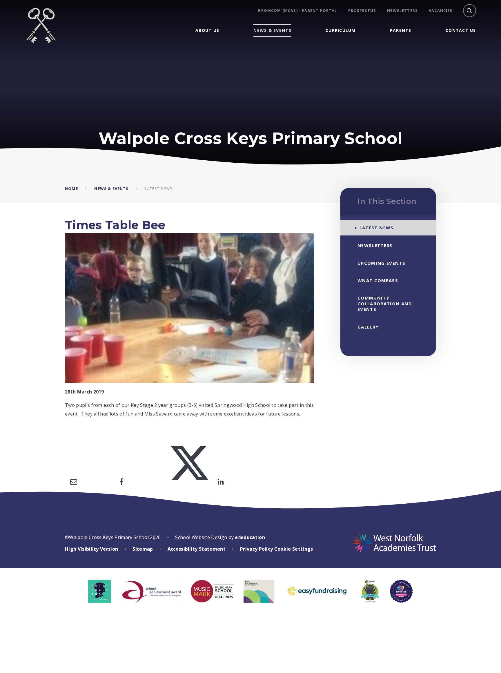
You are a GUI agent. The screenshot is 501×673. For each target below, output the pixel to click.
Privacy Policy (256, 549)
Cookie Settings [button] (293, 549)
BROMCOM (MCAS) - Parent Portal (297, 10)
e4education (250, 537)
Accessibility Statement (197, 549)
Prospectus (362, 10)
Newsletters (402, 10)
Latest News (159, 188)
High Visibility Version (91, 549)
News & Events (111, 188)
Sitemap (142, 549)
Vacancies (441, 10)
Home (71, 188)
